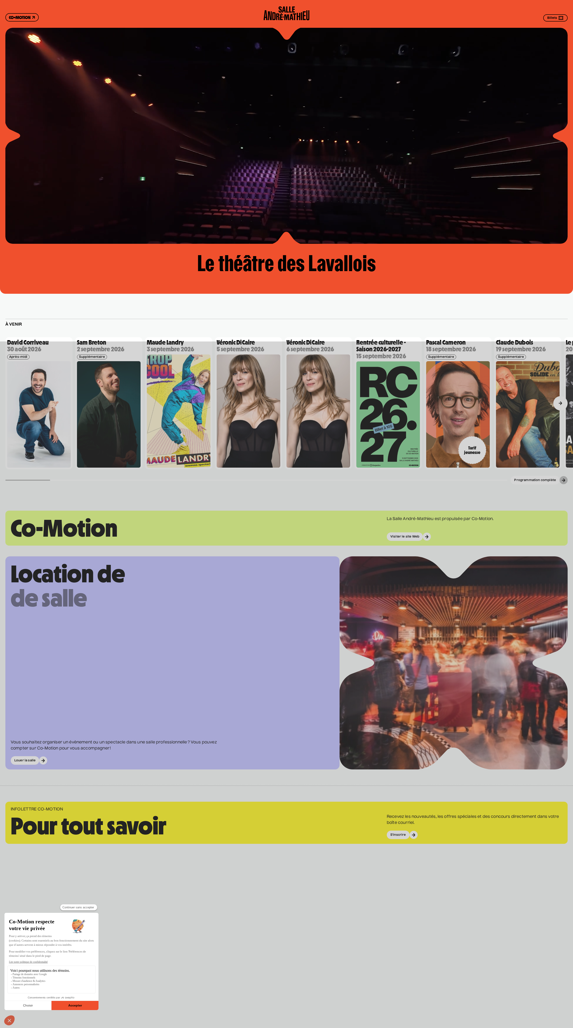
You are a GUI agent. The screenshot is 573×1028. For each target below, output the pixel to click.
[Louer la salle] (454, 688)
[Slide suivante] (560, 403)
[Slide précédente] (12, 403)
